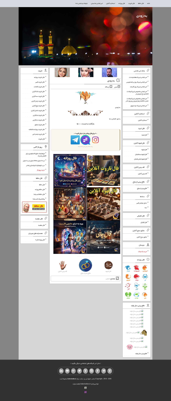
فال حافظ (141, 3)
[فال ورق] (70, 237)
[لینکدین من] (61, 371)
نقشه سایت (76, 383)
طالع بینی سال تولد (141, 353)
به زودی (141, 15)
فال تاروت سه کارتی (38, 96)
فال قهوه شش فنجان (140, 159)
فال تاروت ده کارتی (39, 119)
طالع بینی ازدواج (142, 188)
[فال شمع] (70, 204)
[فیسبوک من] (97, 371)
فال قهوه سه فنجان (141, 154)
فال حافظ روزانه (40, 189)
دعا (80, 124)
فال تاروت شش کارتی (38, 110)
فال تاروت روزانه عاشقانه (37, 129)
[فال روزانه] (70, 171)
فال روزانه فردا (40, 239)
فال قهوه (144, 149)
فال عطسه (41, 225)
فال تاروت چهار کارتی (38, 100)
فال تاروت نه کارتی (39, 115)
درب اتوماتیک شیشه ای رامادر (35, 165)
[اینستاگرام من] (91, 371)
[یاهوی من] (109, 371)
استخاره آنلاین (110, 3)
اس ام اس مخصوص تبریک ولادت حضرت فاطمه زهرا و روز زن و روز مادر (137, 99)
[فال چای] (103, 237)
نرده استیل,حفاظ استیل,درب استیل (34, 160)
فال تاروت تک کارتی (38, 91)
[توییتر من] (79, 371)
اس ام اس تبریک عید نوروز (138, 105)
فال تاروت (131, 3)
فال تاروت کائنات (39, 86)
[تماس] (85, 371)
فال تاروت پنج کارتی (38, 105)
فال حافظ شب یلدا (39, 194)
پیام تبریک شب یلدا (39, 198)
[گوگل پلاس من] (73, 371)
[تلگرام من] (103, 371)
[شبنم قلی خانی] (62, 72)
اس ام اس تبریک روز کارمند (138, 86)
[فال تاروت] (103, 171)
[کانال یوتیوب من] (67, 371)
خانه (148, 3)
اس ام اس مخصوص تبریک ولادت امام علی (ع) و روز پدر (138, 92)
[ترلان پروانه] (85, 72)
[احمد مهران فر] (109, 72)
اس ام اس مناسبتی (97, 3)
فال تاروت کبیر (40, 81)
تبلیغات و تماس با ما (81, 3)
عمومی (108, 278)
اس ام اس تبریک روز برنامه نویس (136, 81)
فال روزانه (121, 3)
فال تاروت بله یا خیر (38, 134)
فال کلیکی (144, 222)
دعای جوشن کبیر (141, 202)
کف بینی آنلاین (142, 173)
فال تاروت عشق (40, 124)
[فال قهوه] (103, 204)
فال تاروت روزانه (39, 77)
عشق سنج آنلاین (142, 236)
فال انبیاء (144, 134)
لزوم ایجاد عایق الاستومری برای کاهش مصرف (36, 154)
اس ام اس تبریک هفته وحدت (138, 77)
